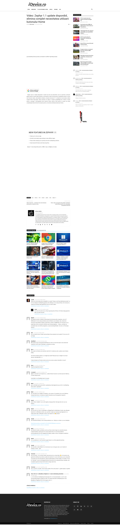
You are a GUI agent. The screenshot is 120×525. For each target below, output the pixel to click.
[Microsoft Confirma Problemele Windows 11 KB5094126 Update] (48, 251)
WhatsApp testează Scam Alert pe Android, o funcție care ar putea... (86, 57)
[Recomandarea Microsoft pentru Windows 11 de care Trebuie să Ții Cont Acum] (33, 265)
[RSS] (84, 506)
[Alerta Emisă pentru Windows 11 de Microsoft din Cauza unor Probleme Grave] (63, 265)
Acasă (28, 12)
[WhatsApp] (74, 510)
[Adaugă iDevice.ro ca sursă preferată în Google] (48, 91)
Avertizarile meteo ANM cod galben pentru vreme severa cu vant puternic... (86, 25)
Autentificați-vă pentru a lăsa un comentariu (40, 305)
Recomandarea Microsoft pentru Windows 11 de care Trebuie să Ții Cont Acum (33, 272)
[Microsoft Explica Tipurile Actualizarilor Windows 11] (63, 237)
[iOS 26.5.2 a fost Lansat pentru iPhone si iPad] (33, 251)
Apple (51, 9)
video (50, 197)
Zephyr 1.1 (54, 197)
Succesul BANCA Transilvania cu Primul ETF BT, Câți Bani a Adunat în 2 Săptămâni (63, 287)
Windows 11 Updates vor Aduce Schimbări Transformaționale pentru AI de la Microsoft (62, 258)
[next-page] (29, 291)
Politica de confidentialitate (74, 523)
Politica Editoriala (66, 523)
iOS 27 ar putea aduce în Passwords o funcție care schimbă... (85, 38)
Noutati (43, 197)
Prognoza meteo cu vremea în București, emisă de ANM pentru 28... (86, 50)
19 (69, 24)
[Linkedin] (41, 224)
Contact (92, 523)
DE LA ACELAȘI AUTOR (41, 230)
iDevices (36, 197)
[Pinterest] (43, 224)
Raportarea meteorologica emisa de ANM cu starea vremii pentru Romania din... (86, 63)
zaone (35, 309)
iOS (60, 9)
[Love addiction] (83, 123)
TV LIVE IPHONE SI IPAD (43, 9)
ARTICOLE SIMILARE (31, 230)
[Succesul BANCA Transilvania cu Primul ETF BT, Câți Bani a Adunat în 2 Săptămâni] (63, 280)
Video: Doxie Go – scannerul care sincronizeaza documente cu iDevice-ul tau (36, 203)
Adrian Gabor (32, 24)
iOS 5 (39, 197)
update (47, 197)
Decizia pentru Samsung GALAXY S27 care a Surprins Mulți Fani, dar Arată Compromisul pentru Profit (48, 272)
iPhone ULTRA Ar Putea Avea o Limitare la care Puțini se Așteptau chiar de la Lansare (33, 287)
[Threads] (81, 510)
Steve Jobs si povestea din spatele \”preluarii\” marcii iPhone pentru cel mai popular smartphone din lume (60, 204)
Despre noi (60, 523)
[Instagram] (39, 224)
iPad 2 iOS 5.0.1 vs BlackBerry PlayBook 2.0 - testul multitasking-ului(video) (47, 473)
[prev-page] (27, 291)
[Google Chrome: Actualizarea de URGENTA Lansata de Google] (48, 237)
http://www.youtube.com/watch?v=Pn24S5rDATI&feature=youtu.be (46, 423)
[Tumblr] (45, 224)
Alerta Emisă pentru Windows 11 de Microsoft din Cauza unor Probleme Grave (63, 272)
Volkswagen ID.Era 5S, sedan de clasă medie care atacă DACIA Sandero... (86, 32)
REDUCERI (33, 9)
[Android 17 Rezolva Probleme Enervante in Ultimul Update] (33, 237)
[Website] (50, 224)
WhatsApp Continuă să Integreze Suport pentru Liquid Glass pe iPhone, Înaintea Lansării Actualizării (48, 287)
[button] (91, 9)
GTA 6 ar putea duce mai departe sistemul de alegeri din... (86, 19)
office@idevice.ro (53, 518)
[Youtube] (52, 224)
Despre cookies (83, 523)
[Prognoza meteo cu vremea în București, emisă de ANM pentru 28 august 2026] (76, 51)
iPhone (56, 9)
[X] (48, 224)
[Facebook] (36, 224)
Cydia (31, 12)
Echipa (88, 523)
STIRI (29, 9)
